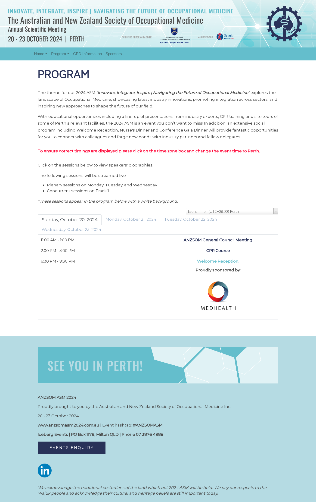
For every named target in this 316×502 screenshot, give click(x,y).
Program (58, 54)
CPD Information (87, 54)
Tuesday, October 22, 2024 (190, 219)
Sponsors (113, 54)
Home (39, 54)
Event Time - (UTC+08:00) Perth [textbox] (213, 211)
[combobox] (232, 211)
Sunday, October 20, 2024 (70, 219)
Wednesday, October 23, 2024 (71, 229)
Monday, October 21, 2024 (130, 219)
